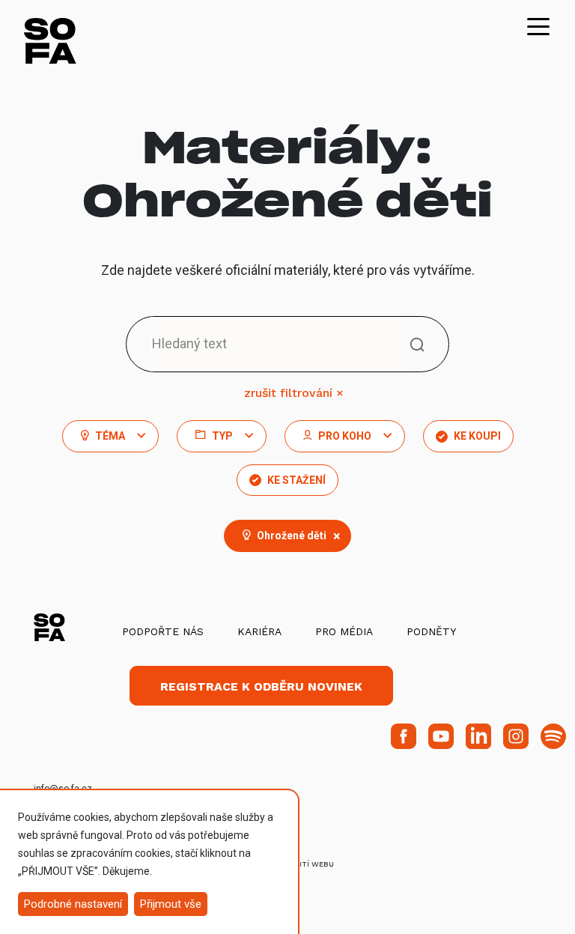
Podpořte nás (163, 631)
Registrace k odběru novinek (261, 686)
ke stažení (296, 480)
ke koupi (477, 436)
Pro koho (344, 436)
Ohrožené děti (299, 536)
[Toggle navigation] (538, 25)
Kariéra (259, 631)
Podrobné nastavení (73, 904)
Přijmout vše (170, 904)
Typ (222, 436)
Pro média (344, 631)
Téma (110, 436)
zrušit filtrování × (294, 393)
